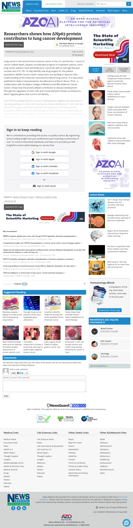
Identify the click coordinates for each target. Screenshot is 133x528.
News (6, 446)
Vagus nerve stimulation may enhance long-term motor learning (117, 233)
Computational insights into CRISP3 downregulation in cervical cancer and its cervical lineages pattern (41, 243)
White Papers (9, 453)
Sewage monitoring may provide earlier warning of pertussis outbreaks (118, 218)
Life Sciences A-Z (44, 449)
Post (6, 396)
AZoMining (104, 459)
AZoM (102, 439)
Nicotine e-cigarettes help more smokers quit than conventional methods (118, 249)
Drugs (6, 473)
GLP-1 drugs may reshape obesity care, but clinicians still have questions (118, 203)
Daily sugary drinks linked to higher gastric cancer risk (52, 344)
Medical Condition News (46, 197)
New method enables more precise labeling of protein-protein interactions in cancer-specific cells (12, 347)
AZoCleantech (106, 446)
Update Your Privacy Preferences (112, 507)
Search (71, 446)
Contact (71, 459)
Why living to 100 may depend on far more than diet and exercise (118, 264)
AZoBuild (104, 466)
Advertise (72, 456)
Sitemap (72, 453)
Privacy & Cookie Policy (78, 466)
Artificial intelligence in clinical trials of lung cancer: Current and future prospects (33, 273)
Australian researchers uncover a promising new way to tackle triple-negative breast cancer (33, 347)
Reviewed (79, 55)
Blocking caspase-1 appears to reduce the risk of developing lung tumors (12, 316)
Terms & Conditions (77, 463)
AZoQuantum (105, 463)
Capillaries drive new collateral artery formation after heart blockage (118, 141)
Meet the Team (75, 442)
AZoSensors (105, 456)
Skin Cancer (106, 341)
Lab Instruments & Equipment (50, 446)
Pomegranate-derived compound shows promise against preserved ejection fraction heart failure (118, 81)
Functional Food (10, 442)
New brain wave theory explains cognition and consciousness (117, 125)
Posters (7, 479)
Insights (7, 459)
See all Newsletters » (99, 366)
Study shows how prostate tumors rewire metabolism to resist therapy (74, 316)
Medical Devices (11, 469)
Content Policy (74, 469)
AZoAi (102, 473)
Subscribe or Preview (109, 331)
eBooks (7, 476)
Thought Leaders (11, 456)
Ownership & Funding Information (78, 474)
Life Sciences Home (53, 4)
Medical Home (32, 4)
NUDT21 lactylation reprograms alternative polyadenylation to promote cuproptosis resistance (38, 259)
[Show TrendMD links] (85, 284)
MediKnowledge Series (14, 463)
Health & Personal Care (14, 466)
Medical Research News (23, 197)
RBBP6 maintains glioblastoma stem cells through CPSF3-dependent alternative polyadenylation (39, 236)
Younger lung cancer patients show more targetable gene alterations (33, 316)
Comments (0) (10, 201)
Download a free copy (109, 310)
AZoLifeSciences (107, 469)
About (71, 439)
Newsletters (73, 449)
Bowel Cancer (107, 328)
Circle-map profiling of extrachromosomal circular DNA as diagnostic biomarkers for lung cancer (39, 266)
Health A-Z (8, 449)
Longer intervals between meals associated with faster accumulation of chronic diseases (118, 111)
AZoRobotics (105, 453)
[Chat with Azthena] (126, 523)
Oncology (105, 353)
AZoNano (104, 442)
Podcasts (7, 483)
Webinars (41, 463)
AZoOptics (104, 449)
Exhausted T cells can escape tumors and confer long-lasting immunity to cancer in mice (74, 347)
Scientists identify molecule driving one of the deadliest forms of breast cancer (54, 316)
